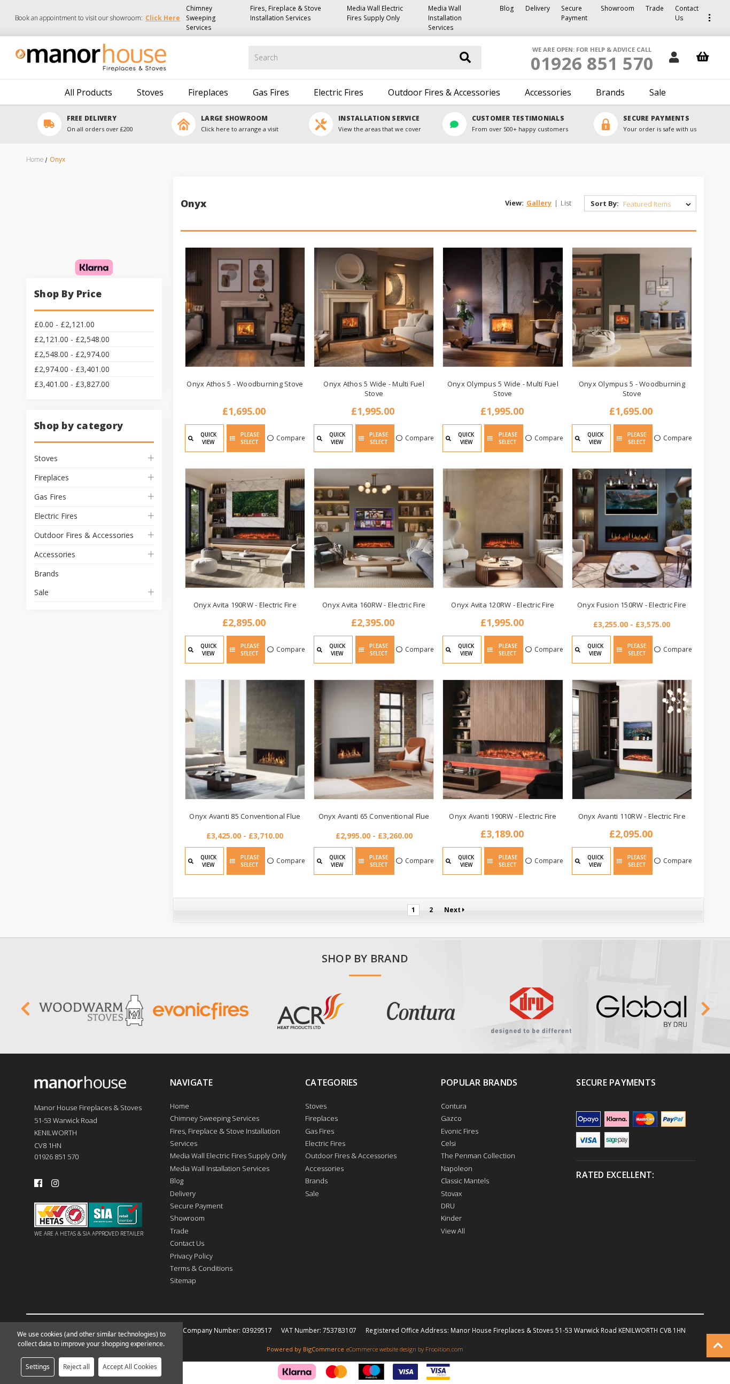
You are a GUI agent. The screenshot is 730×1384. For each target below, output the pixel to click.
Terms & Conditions (201, 1268)
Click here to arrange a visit (239, 129)
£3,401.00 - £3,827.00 (72, 384)
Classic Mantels (465, 1180)
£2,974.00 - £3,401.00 (72, 369)
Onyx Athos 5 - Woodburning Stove (245, 384)
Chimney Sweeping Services (201, 18)
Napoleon (456, 1168)
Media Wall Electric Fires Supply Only (375, 13)
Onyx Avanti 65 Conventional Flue (374, 816)
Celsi (448, 1143)
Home (179, 1106)
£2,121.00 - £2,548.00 (72, 339)
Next (453, 909)
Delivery (537, 8)
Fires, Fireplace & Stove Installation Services (285, 13)
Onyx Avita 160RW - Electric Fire (373, 605)
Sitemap (183, 1280)
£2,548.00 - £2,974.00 (72, 354)
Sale (657, 92)
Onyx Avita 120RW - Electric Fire (502, 605)
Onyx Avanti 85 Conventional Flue (244, 816)
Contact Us (686, 13)
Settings (38, 1366)
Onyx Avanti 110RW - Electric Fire (632, 816)
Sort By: (605, 203)
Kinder (451, 1218)
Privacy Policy (191, 1256)
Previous (25, 1011)
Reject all (76, 1366)
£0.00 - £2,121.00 (64, 324)
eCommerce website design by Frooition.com (404, 1349)
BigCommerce (323, 1349)
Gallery (539, 203)
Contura (454, 1106)
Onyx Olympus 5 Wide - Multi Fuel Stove (502, 388)
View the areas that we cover (379, 129)
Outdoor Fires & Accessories (444, 92)
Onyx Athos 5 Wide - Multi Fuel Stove (373, 388)
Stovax (451, 1193)
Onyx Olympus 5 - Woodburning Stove (632, 388)
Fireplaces (208, 92)
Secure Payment (574, 13)
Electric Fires (338, 92)
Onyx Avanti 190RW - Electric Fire (502, 816)
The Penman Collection (478, 1155)
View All (453, 1231)
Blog (507, 8)
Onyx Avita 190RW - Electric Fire (245, 605)
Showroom (617, 8)
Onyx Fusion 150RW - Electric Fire (631, 605)
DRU (448, 1206)
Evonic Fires (459, 1131)
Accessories (548, 92)
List (566, 203)
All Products (88, 92)
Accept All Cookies (130, 1366)
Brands (610, 92)
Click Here (162, 17)
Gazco (451, 1118)
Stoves (150, 92)
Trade (655, 8)
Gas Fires (271, 92)
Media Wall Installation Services (445, 18)
